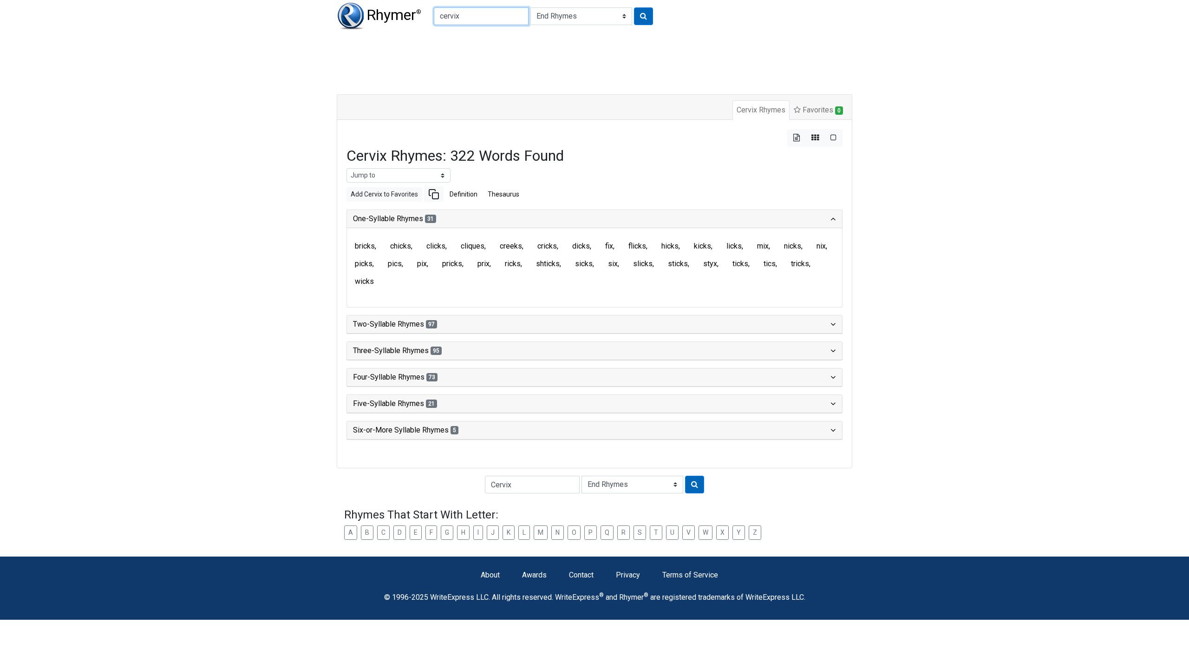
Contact (581, 575)
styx (710, 263)
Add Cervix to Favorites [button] (384, 194)
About (490, 575)
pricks (452, 263)
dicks (581, 246)
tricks (800, 263)
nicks (792, 246)
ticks (740, 263)
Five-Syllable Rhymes (394, 403)
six (613, 263)
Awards (534, 575)
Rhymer (393, 15)
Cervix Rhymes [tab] (761, 109)
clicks (435, 246)
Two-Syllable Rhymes (394, 324)
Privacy (628, 575)
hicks (670, 246)
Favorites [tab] (821, 109)
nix (821, 246)
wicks (364, 281)
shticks (548, 263)
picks (363, 263)
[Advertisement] (562, 60)
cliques (472, 246)
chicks (400, 246)
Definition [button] (463, 194)
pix (422, 263)
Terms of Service (690, 575)
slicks (643, 263)
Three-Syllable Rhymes (396, 350)
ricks (513, 263)
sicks (584, 263)
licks (734, 246)
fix (609, 246)
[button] (434, 194)
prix (483, 263)
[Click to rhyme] (643, 16)
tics (770, 263)
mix (763, 246)
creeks (511, 246)
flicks (637, 246)
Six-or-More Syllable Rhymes (404, 430)
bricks (365, 246)
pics (395, 263)
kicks (702, 246)
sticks (678, 263)
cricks (547, 246)
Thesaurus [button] (503, 194)
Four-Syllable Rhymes (394, 377)
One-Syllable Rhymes (393, 218)
